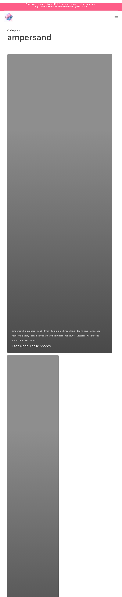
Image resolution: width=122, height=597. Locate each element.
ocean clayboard (39, 335)
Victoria (81, 335)
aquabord (30, 331)
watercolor (17, 340)
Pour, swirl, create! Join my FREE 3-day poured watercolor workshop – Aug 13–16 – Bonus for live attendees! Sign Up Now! (61, 5)
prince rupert (56, 335)
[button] (116, 17)
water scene (93, 335)
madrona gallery (20, 335)
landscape (95, 331)
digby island (68, 331)
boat (39, 331)
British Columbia (52, 331)
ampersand (18, 331)
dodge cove (82, 331)
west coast (30, 340)
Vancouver (70, 335)
